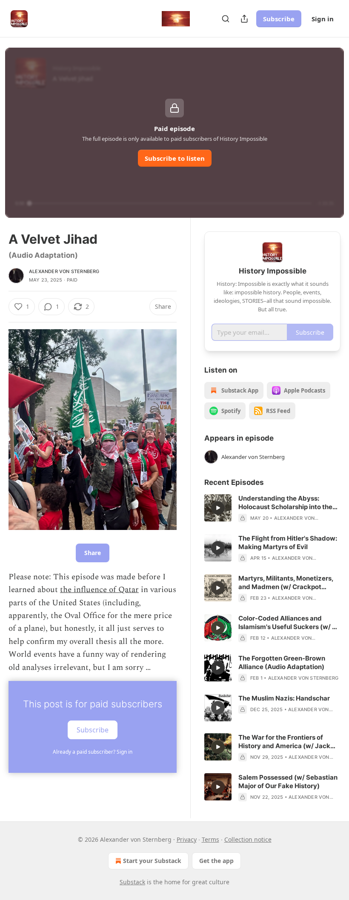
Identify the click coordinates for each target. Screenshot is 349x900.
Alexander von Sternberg (64, 271)
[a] (218, 508)
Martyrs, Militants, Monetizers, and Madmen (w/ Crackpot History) (285, 582)
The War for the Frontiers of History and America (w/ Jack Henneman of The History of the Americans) (287, 741)
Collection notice (248, 839)
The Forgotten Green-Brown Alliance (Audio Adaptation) (281, 662)
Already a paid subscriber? (92, 751)
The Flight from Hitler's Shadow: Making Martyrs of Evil (287, 542)
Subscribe (279, 18)
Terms (210, 839)
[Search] (225, 18)
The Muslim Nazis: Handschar (284, 698)
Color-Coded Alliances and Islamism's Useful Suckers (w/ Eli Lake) (288, 622)
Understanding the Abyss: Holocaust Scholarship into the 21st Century (285, 502)
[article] (272, 508)
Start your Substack (152, 861)
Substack (132, 882)
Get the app (216, 861)
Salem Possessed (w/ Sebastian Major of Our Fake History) (288, 781)
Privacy (187, 839)
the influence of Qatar (99, 590)
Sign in (323, 18)
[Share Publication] (244, 18)
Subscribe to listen (175, 158)
